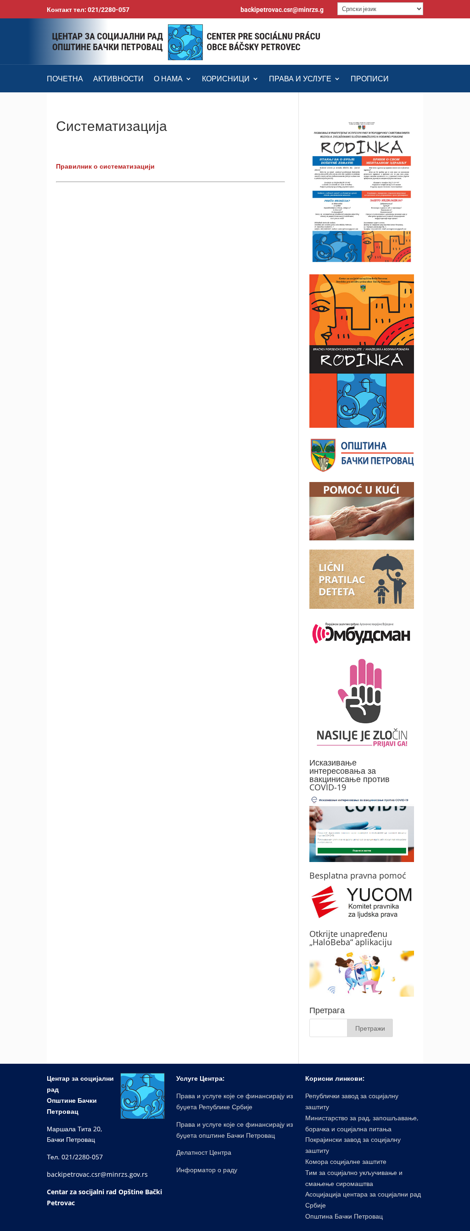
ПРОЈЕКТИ (66, 101)
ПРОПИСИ (370, 79)
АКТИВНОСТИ (118, 79)
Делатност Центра (203, 1152)
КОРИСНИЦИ (226, 79)
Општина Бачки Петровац (344, 1216)
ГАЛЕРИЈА (115, 101)
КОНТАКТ (169, 101)
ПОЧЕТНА (65, 79)
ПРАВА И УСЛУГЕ (300, 79)
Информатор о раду (206, 1169)
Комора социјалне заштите (345, 1161)
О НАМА (168, 79)
